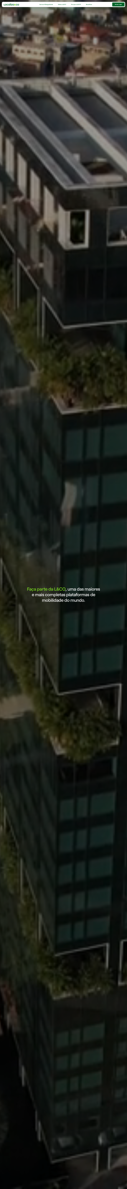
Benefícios (89, 4)
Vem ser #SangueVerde (46, 4)
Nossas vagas (118, 4)
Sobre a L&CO (62, 4)
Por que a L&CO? (76, 4)
